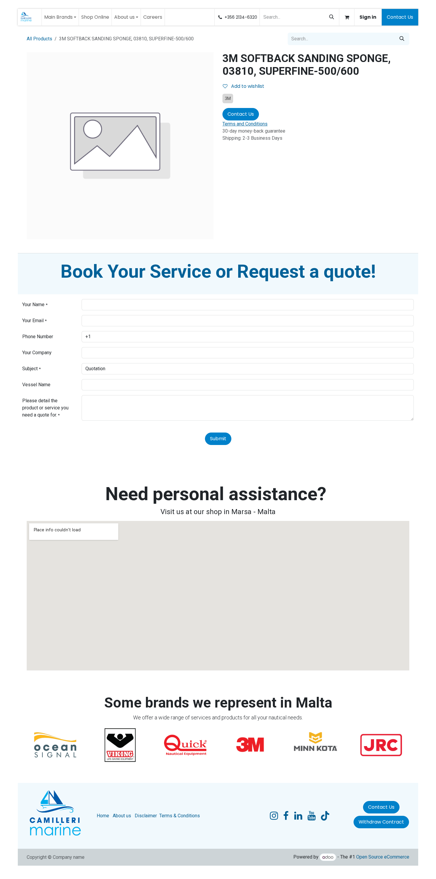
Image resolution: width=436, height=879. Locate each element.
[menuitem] (60, 17)
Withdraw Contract (381, 821)
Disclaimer (146, 815)
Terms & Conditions (179, 815)
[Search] (331, 17)
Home (103, 815)
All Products (39, 39)
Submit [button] (218, 438)
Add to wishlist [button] (247, 86)
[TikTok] (325, 816)
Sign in (367, 17)
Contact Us (400, 17)
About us (122, 815)
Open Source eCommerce (382, 857)
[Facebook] (286, 816)
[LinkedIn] (298, 816)
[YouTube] (311, 816)
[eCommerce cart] (346, 17)
